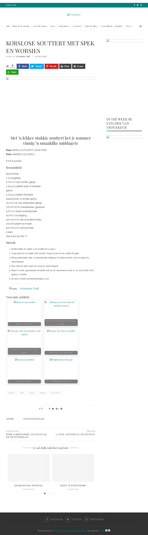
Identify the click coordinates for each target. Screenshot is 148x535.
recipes (42, 393)
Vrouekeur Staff (23, 56)
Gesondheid (106, 26)
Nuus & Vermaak (20, 26)
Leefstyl (77, 26)
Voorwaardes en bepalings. (74, 531)
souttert (55, 393)
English (118, 26)
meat (22, 393)
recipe (32, 393)
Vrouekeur (57, 531)
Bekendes (63, 26)
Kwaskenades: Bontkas (28, 485)
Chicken (11, 393)
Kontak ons (11, 5)
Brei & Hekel (39, 26)
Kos (52, 26)
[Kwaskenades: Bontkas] (28, 468)
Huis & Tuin (91, 26)
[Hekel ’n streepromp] (73, 468)
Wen (128, 26)
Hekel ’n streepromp (73, 485)
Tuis (8, 26)
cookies (101, 531)
